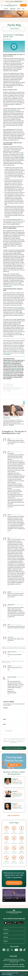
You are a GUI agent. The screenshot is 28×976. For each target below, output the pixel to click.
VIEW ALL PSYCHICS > (13, 815)
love (13, 389)
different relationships (19, 58)
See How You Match (14, 883)
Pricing (18, 8)
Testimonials (12, 8)
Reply (8, 445)
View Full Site (13, 956)
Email (4, 724)
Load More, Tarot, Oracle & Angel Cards (14, 748)
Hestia (14, 779)
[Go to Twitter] (11, 950)
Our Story (6, 8)
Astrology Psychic (17, 222)
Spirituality (17, 389)
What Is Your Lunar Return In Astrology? (14, 739)
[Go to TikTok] (24, 950)
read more (11, 425)
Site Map (22, 964)
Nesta (14, 804)
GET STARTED (23, 5)
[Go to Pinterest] (21, 950)
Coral (14, 792)
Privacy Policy (7, 964)
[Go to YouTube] (16, 950)
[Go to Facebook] (4, 950)
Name (4, 719)
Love (23, 8)
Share (8, 390)
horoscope (11, 387)
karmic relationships (7, 389)
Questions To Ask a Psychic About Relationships (11, 417)
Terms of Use (15, 964)
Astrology (7, 387)
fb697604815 (10, 637)
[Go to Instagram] (8, 950)
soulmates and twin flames (9, 111)
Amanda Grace (8, 39)
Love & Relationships (9, 385)
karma (16, 387)
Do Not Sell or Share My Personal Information (14, 966)
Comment (5, 707)
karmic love (20, 387)
